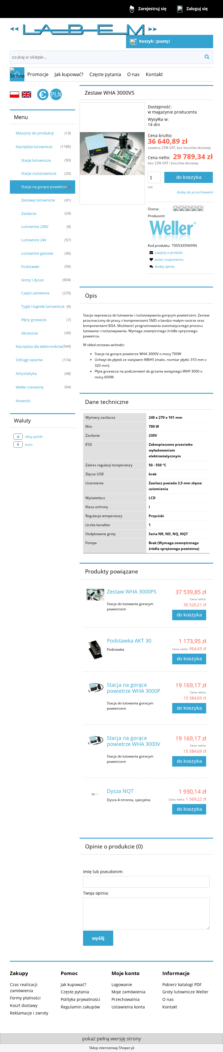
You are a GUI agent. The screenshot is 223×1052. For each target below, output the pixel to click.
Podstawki (30, 266)
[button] (165, 252)
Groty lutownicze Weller (185, 992)
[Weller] (172, 230)
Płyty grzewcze (33, 319)
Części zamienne (35, 293)
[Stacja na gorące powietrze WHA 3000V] (95, 740)
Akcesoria (29, 333)
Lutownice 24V (33, 239)
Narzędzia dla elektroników (39, 346)
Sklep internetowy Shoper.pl (111, 1047)
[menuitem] (38, 74)
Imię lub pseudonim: (103, 871)
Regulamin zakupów (80, 1007)
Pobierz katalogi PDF (182, 984)
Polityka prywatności (80, 999)
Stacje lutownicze (36, 160)
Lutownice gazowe (37, 253)
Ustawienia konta (128, 1007)
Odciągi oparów (29, 359)
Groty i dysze (32, 280)
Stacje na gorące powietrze (44, 186)
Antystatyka (26, 373)
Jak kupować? (73, 984)
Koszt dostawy (23, 1005)
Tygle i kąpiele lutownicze (42, 306)
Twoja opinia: (96, 893)
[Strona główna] (83, 27)
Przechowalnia (126, 999)
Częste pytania (75, 992)
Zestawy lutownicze (38, 200)
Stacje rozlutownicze (38, 173)
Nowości (23, 400)
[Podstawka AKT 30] (95, 649)
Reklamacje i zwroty (29, 1013)
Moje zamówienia (128, 992)
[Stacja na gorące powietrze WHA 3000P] (95, 687)
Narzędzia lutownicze (34, 146)
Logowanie (122, 984)
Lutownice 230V (34, 226)
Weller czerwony (30, 387)
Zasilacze (28, 213)
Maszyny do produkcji (35, 133)
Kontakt (169, 1007)
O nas (168, 999)
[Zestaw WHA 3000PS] (95, 594)
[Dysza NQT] (95, 794)
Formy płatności (25, 998)
